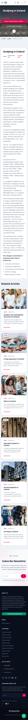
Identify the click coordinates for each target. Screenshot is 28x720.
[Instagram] (9, 678)
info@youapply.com (9, 669)
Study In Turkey (6, 651)
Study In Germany (6, 637)
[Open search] (15, 3)
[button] (23, 2)
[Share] (14, 31)
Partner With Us (6, 623)
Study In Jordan (6, 643)
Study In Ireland (6, 640)
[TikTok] (15, 678)
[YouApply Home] (8, 2)
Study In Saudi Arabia (7, 648)
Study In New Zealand (7, 645)
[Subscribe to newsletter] (24, 695)
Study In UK (5, 653)
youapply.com (7, 672)
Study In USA (5, 656)
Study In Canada (6, 635)
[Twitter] (6, 678)
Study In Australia (6, 632)
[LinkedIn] (12, 678)
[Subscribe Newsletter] (23, 576)
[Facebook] (3, 678)
